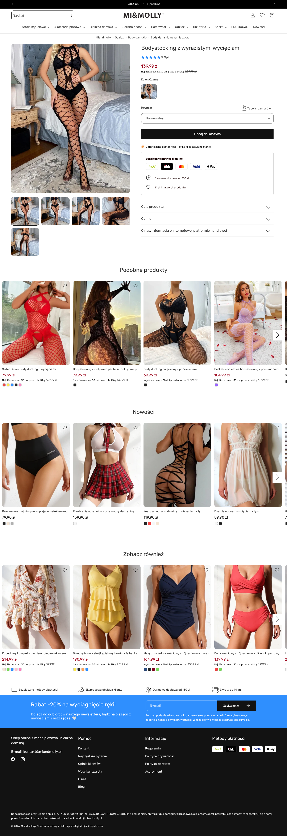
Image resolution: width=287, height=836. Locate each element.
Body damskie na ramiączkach (171, 37)
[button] (16, 15)
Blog (81, 787)
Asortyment (153, 771)
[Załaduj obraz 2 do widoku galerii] (55, 211)
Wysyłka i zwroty (90, 771)
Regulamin (153, 748)
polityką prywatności (179, 719)
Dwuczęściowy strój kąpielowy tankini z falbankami (106, 654)
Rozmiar (146, 107)
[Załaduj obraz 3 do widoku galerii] (86, 211)
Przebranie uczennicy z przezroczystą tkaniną (103, 511)
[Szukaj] (70, 15)
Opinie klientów (89, 764)
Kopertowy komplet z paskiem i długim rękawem (34, 653)
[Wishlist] (262, 15)
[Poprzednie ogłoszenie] (12, 4)
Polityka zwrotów (157, 764)
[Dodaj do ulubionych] (65, 286)
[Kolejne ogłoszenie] (274, 4)
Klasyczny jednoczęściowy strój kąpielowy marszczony (177, 654)
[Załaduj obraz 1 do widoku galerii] (25, 211)
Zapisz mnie (231, 705)
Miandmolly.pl (28, 826)
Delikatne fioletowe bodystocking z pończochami (246, 369)
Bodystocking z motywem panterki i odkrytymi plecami (106, 369)
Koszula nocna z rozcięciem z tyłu (236, 511)
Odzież (119, 37)
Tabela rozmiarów (259, 108)
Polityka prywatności (160, 756)
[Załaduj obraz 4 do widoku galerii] (116, 211)
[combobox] (42, 15)
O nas (82, 779)
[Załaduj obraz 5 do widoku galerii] (25, 242)
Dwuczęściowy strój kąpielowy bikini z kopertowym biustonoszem (246, 654)
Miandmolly (103, 37)
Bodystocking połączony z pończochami (170, 369)
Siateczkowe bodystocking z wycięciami (29, 369)
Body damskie (137, 37)
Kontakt (84, 748)
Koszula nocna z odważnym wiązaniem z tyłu (173, 511)
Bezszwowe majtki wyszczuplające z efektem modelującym (35, 512)
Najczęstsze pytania (92, 756)
